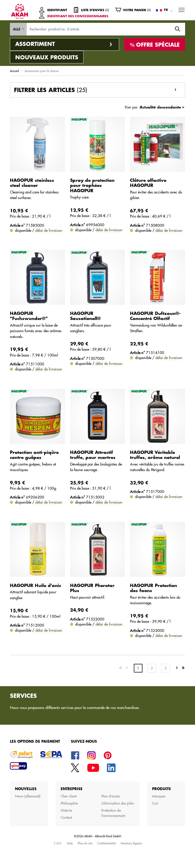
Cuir (155, 803)
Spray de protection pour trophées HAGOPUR (92, 185)
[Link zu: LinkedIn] (111, 767)
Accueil (14, 71)
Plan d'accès (110, 796)
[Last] (183, 668)
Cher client (68, 796)
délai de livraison (48, 230)
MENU (181, 9)
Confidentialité (106, 843)
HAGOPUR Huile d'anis (35, 585)
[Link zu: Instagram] (91, 755)
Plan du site (85, 843)
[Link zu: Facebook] (75, 755)
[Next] (177, 668)
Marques (158, 796)
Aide (70, 843)
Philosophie (69, 803)
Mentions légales (131, 843)
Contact (66, 817)
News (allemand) (27, 796)
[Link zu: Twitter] (75, 767)
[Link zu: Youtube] (93, 767)
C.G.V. (58, 843)
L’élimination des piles (117, 803)
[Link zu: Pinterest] (107, 755)
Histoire (66, 810)
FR (166, 9)
